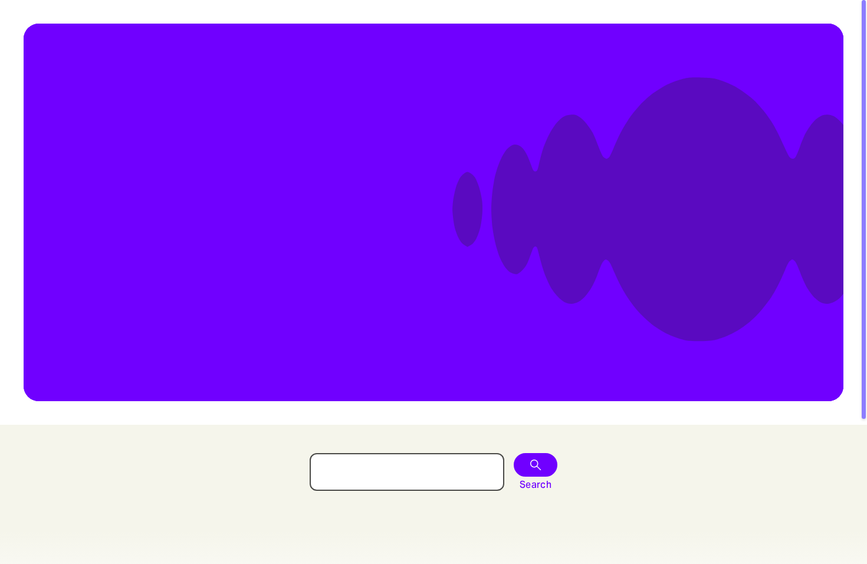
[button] (535, 465)
